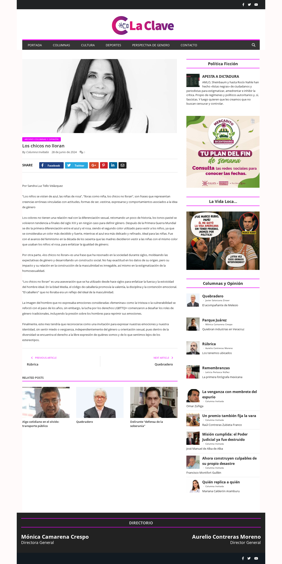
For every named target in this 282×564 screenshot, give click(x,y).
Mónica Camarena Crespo (218, 324)
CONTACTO (189, 45)
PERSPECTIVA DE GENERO (151, 45)
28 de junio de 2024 (64, 152)
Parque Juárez (214, 320)
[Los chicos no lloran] (100, 96)
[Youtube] (256, 5)
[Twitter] (249, 5)
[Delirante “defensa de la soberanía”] (154, 402)
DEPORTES (113, 45)
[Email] (122, 165)
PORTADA (35, 45)
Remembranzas (216, 367)
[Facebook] (243, 5)
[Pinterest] (104, 165)
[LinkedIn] (113, 165)
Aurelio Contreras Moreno (219, 348)
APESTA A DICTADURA (220, 76)
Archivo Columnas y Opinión (41, 139)
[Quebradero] (100, 402)
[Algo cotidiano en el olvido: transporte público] (46, 402)
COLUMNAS (61, 45)
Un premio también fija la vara (229, 415)
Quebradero (164, 364)
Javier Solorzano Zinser (217, 300)
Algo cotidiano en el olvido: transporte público (40, 424)
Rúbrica (32, 364)
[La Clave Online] (143, 24)
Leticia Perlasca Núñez (217, 372)
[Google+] (94, 165)
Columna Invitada (37, 152)
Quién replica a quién (221, 482)
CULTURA (88, 45)
